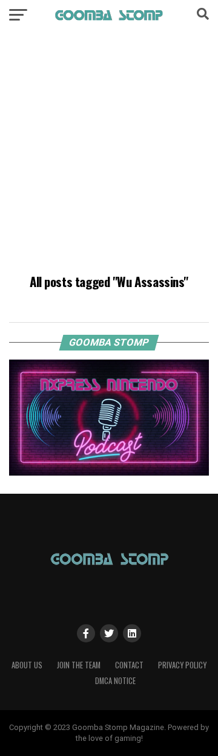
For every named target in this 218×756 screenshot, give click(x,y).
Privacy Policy (182, 665)
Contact (129, 665)
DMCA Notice (115, 681)
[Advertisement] (109, 154)
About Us (27, 665)
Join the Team (79, 665)
